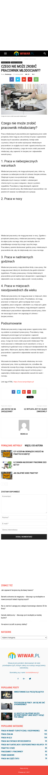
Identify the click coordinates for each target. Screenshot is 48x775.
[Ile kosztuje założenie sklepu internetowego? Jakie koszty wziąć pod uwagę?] (6, 716)
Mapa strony (24, 768)
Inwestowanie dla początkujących (29, 692)
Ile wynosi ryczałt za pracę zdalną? (14, 624)
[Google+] (24, 679)
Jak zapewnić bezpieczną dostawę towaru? (17, 590)
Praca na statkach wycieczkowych (16, 741)
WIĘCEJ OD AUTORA (34, 445)
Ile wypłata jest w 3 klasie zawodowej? (35, 410)
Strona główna (5, 59)
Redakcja (8, 74)
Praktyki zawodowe (17, 62)
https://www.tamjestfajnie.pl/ (24, 382)
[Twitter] (30, 679)
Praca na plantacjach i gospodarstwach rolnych (22, 745)
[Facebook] (18, 679)
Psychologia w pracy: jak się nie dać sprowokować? (29, 704)
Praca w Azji (6, 738)
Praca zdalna (7, 734)
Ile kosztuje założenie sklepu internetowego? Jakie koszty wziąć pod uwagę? (29, 715)
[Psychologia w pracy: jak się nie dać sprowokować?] (6, 706)
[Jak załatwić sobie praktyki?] (6, 476)
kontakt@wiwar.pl (32, 672)
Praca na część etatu (10, 758)
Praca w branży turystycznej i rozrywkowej (20, 731)
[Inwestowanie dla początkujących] (6, 695)
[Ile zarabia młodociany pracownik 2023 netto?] (6, 465)
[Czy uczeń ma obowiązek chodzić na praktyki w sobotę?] (6, 454)
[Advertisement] (24, 25)
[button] (45, 54)
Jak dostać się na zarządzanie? (8, 410)
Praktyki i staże (6, 62)
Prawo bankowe (7, 755)
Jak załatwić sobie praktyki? (25, 473)
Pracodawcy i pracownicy (12, 752)
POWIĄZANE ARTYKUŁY (11, 445)
